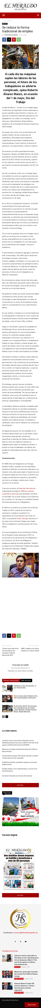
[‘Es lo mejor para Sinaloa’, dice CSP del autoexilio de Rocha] (7, 698)
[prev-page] (3, 716)
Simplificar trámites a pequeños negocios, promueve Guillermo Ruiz (19, 763)
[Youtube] (26, 942)
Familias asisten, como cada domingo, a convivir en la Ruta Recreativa (19, 770)
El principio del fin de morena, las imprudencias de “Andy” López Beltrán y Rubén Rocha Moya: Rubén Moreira (25, 709)
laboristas (15, 494)
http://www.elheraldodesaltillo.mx (20, 668)
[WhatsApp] (19, 40)
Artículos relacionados (11, 680)
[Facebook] (4, 40)
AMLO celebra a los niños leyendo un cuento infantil (30, 650)
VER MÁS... (20, 785)
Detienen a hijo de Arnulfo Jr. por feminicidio (25, 687)
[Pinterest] (14, 40)
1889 (22, 491)
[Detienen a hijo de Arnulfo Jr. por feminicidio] (7, 688)
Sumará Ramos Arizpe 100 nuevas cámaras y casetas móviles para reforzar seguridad (20, 757)
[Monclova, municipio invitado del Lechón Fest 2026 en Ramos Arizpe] (7, 974)
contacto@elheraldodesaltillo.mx (25, 933)
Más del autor (26, 680)
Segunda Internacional (27, 488)
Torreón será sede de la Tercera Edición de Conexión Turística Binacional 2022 (10, 652)
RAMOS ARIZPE (19, 978)
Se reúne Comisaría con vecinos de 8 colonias (17, 776)
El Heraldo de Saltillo (11, 35)
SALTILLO (17, 967)
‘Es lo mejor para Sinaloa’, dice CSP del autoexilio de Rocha (25, 697)
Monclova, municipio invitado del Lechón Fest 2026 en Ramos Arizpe (19, 750)
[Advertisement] (20, 606)
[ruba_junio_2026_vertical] (20, 826)
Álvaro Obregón (23, 518)
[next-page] (6, 716)
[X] (9, 40)
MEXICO (9, 20)
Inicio (3, 20)
